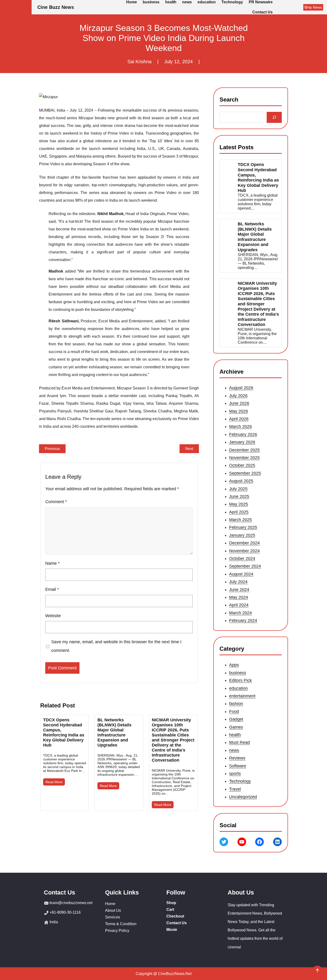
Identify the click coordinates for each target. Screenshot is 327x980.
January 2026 (242, 442)
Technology (240, 781)
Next (189, 449)
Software (237, 765)
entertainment (242, 696)
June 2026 (239, 403)
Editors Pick (240, 680)
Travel (235, 789)
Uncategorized (243, 796)
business (237, 672)
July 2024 (238, 581)
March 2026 (240, 426)
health (235, 734)
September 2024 (245, 566)
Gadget (236, 719)
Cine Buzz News (55, 7)
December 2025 (244, 449)
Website (53, 615)
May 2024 (238, 597)
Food (234, 711)
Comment (56, 501)
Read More (53, 782)
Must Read (239, 742)
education (238, 688)
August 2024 (241, 573)
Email (52, 589)
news (234, 750)
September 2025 (245, 473)
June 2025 (239, 496)
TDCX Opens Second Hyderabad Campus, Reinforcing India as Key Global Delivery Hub (63, 732)
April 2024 (238, 605)
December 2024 (244, 543)
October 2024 (242, 558)
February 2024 (243, 620)
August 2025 (241, 481)
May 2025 (238, 504)
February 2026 (243, 434)
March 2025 (240, 519)
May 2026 (238, 411)
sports (235, 773)
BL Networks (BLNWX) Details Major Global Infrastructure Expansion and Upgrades (114, 732)
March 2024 (240, 612)
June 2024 (239, 589)
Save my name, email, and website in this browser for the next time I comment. (116, 646)
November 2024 (244, 550)
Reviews (237, 758)
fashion (236, 703)
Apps (234, 665)
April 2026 (238, 418)
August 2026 (241, 387)
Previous (52, 449)
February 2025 (243, 527)
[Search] (274, 117)
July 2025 (238, 488)
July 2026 (238, 395)
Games (236, 727)
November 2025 (244, 457)
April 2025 (238, 511)
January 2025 (242, 535)
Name (52, 563)
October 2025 (242, 465)
